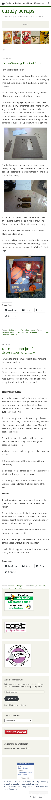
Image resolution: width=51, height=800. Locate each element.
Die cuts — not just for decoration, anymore (19, 350)
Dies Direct (21, 332)
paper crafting (22, 774)
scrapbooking (43, 332)
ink (27, 332)
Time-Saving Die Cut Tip (21, 63)
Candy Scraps (23, 768)
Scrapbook (33, 332)
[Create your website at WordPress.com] (25, 3)
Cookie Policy (13, 789)
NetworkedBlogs (23, 763)
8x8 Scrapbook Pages (17, 330)
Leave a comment (10, 335)
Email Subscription (13, 680)
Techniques (30, 330)
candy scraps (18, 11)
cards (33, 586)
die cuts (13, 332)
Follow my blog (25, 778)
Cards (11, 586)
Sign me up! (11, 698)
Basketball (5, 332)
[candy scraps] (26, 43)
